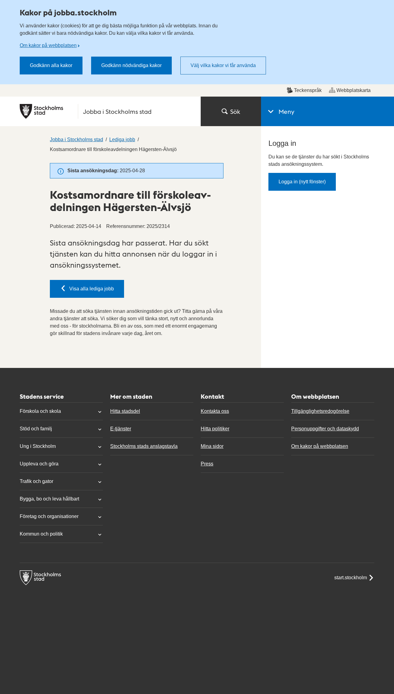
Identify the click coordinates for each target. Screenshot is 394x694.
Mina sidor (212, 446)
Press (207, 463)
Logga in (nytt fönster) (302, 181)
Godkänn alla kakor (51, 65)
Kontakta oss (215, 411)
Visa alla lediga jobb (91, 288)
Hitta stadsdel (125, 411)
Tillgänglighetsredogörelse (320, 411)
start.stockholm (350, 577)
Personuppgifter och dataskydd (325, 428)
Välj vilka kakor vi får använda (223, 65)
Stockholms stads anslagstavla (144, 446)
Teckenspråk (308, 90)
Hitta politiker (215, 428)
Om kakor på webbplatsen (48, 45)
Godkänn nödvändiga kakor (131, 65)
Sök (235, 111)
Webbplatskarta (353, 90)
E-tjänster (120, 428)
